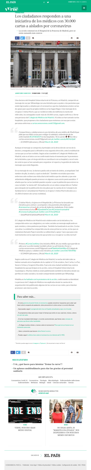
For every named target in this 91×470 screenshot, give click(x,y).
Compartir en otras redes (28, 38)
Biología (42, 383)
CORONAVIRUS (19, 13)
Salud (49, 383)
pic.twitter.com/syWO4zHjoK (63, 139)
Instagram (36, 343)
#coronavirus (24, 207)
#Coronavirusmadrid (60, 209)
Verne (11, 8)
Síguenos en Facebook (44, 2)
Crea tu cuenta (81, 2)
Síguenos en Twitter (48, 2)
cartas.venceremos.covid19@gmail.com (48, 123)
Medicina (34, 383)
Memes (66, 425)
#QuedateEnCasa (44, 209)
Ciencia (71, 383)
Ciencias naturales (59, 383)
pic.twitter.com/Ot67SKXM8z (63, 251)
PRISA (83, 465)
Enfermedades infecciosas (70, 380)
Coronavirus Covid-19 (19, 380)
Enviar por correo (77, 38)
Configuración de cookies (69, 465)
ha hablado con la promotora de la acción (40, 279)
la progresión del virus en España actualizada (45, 309)
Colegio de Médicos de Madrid (41, 117)
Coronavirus (33, 380)
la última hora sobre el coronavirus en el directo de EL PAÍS (45, 335)
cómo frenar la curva (44, 331)
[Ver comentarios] (33, 38)
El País (11, 2)
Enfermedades (23, 383)
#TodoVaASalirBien (59, 248)
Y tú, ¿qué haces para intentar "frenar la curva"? (37, 364)
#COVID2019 (35, 137)
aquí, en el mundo (65, 309)
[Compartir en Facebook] (17, 38)
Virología (43, 380)
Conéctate (71, 2)
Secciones (84, 7)
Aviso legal (33, 465)
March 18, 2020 (51, 142)
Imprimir (72, 38)
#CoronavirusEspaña (27, 212)
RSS (79, 465)
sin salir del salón (22, 315)
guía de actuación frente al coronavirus (35, 303)
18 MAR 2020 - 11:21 (40, 93)
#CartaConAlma (32, 244)
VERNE (25, 425)
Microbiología (53, 380)
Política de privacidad (44, 465)
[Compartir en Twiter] (22, 38)
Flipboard (43, 343)
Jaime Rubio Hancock (23, 93)
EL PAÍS (52, 455)
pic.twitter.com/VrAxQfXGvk (48, 212)
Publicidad (26, 465)
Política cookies (56, 465)
